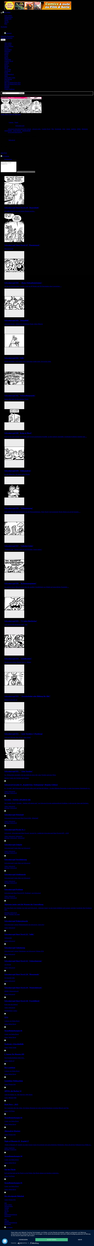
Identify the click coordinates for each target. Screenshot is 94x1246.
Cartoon (6, 63)
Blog (5, 23)
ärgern (68, 129)
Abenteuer (7, 71)
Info (5, 1203)
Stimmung (85, 129)
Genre (3, 39)
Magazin (6, 86)
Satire (6, 76)
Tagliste (6, 1208)
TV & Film (7, 69)
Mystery (6, 66)
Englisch (6, 81)
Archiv (6, 20)
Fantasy (6, 48)
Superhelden (8, 49)
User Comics (8, 15)
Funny (6, 64)
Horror (6, 54)
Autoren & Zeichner (6, 38)
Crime (6, 56)
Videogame (7, 59)
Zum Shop (4, 153)
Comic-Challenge (9, 89)
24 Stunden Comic (9, 77)
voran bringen (17, 130)
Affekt (79, 129)
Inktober (6, 87)
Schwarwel (12, 140)
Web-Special (8, 79)
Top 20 (6, 22)
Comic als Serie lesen (14, 114)
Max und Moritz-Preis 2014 (12, 82)
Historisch (7, 51)
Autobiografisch (9, 74)
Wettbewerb (7, 19)
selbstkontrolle (26, 130)
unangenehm (8, 130)
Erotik (6, 72)
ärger (64, 129)
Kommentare (8, 159)
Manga (6, 58)
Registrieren (10, 36)
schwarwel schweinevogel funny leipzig (19, 129)
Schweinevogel (19, 125)
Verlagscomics (8, 17)
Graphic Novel (8, 61)
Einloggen (4, 36)
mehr (80, 1240)
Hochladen (4, 27)
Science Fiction (8, 46)
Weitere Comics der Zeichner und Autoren (16, 778)
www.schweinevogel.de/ (15, 132)
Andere (6, 53)
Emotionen (58, 129)
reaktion (73, 129)
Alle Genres (7, 44)
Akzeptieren (51, 1240)
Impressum (7, 1216)
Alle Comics (8, 43)
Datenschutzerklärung (10, 1214)
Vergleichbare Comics (10, 1010)
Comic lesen (4, 114)
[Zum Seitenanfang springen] (8, 1227)
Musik (6, 67)
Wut (52, 129)
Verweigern (23, 1240)
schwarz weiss (36, 129)
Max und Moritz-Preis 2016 (12, 84)
